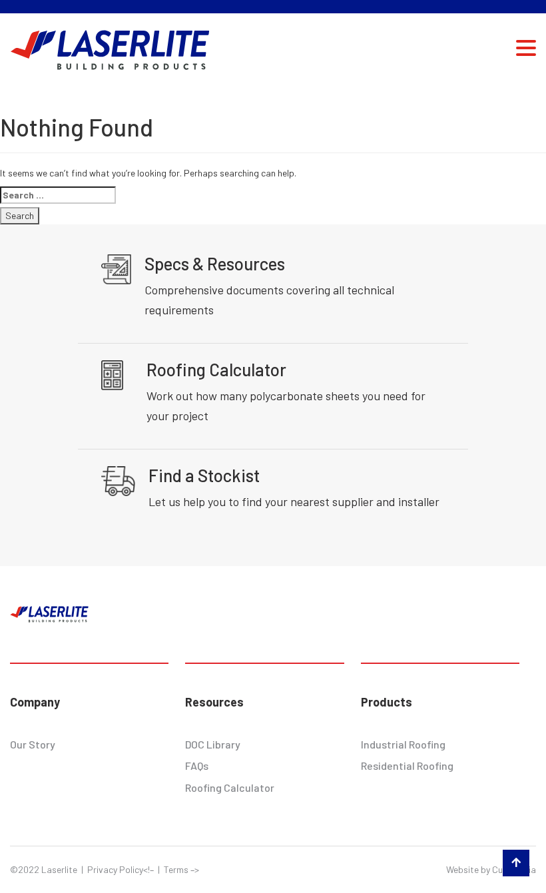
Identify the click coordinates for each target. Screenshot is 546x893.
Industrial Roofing (403, 744)
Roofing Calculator (229, 787)
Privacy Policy (115, 869)
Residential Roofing (407, 765)
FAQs (196, 765)
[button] (526, 47)
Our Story (32, 744)
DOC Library (212, 744)
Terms (176, 869)
